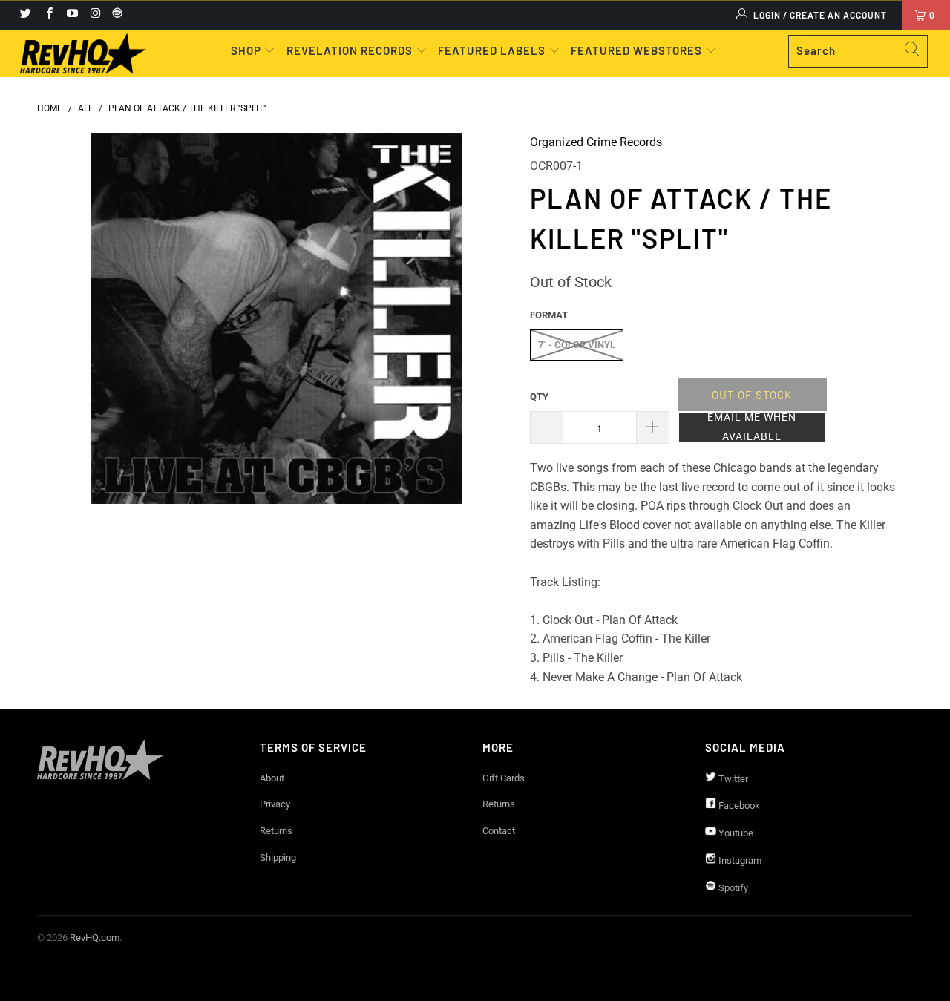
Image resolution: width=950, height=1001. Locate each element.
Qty (539, 396)
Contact (498, 830)
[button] (752, 427)
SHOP (247, 50)
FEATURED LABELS (492, 50)
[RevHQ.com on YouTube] (71, 15)
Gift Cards (503, 778)
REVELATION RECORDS (349, 50)
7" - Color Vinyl (576, 344)
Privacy (275, 804)
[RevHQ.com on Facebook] (48, 15)
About (272, 778)
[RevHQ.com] (83, 53)
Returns (276, 830)
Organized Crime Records (596, 142)
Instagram (738, 860)
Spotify (732, 887)
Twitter (732, 778)
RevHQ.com (94, 937)
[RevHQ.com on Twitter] (25, 15)
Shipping (278, 857)
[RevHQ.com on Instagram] (94, 15)
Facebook (738, 805)
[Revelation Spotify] (115, 15)
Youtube (734, 832)
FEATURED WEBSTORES (638, 50)
